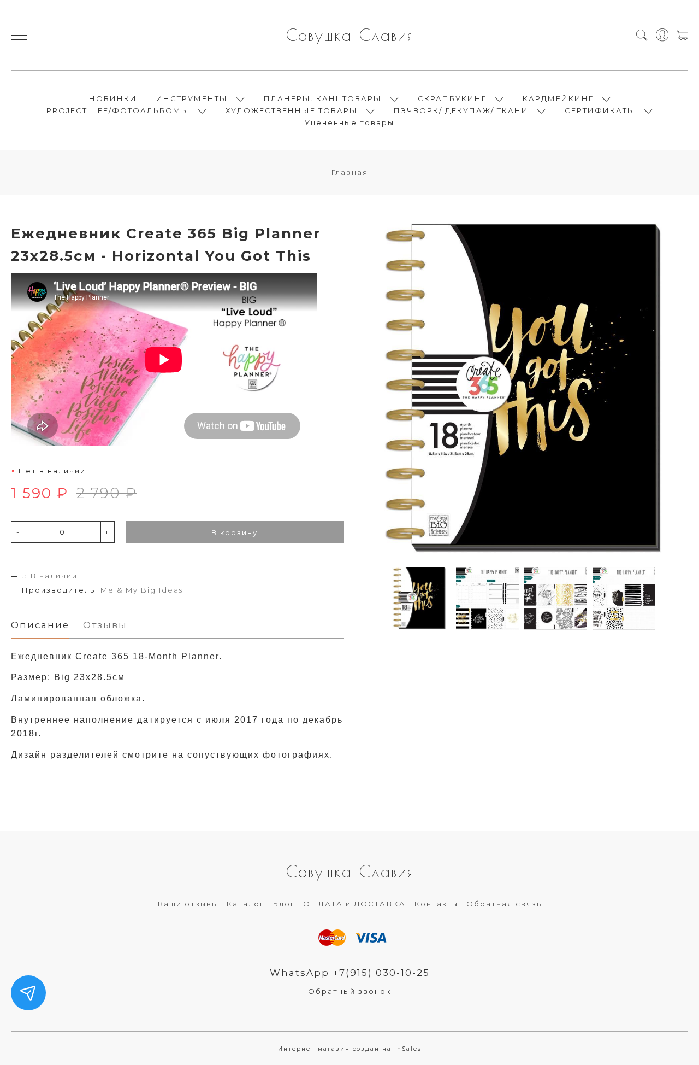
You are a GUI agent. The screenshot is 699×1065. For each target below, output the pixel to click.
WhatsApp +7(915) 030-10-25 (350, 972)
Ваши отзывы (187, 903)
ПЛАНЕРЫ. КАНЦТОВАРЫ (323, 98)
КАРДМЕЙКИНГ (558, 98)
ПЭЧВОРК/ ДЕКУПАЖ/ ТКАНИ (461, 110)
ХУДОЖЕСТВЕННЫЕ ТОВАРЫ (292, 110)
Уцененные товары (349, 122)
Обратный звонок (349, 991)
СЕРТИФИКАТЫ (600, 110)
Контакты (436, 903)
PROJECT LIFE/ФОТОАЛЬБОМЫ (117, 110)
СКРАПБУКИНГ (452, 98)
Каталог (245, 903)
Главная (349, 172)
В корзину (234, 532)
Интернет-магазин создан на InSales (350, 1048)
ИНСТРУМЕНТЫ (192, 98)
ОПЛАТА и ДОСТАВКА (354, 903)
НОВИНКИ (113, 98)
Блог (284, 903)
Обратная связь (504, 903)
